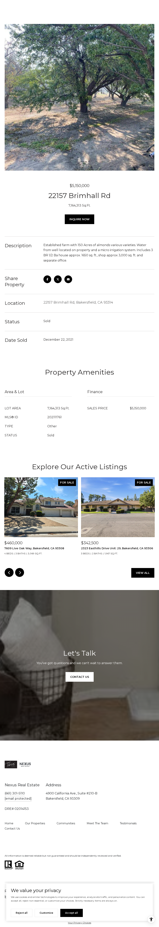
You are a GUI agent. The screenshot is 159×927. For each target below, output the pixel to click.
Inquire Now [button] (79, 219)
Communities (66, 823)
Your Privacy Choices (79, 922)
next (19, 572)
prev (9, 572)
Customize (46, 912)
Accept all (71, 912)
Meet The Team (97, 823)
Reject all (22, 912)
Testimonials (128, 823)
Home (9, 823)
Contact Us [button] (79, 677)
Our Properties (35, 823)
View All (143, 573)
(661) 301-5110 (15, 793)
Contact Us (12, 828)
